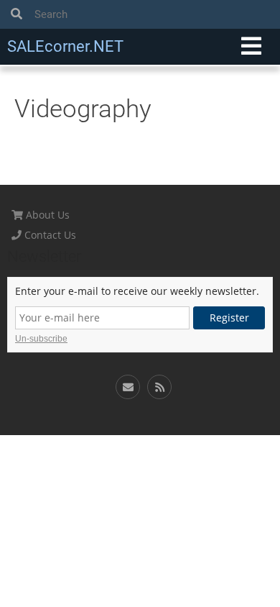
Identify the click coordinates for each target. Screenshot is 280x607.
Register (229, 317)
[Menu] (251, 47)
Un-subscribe (41, 339)
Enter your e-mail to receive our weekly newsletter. (137, 291)
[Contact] (128, 387)
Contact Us (49, 235)
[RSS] (159, 387)
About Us (46, 215)
